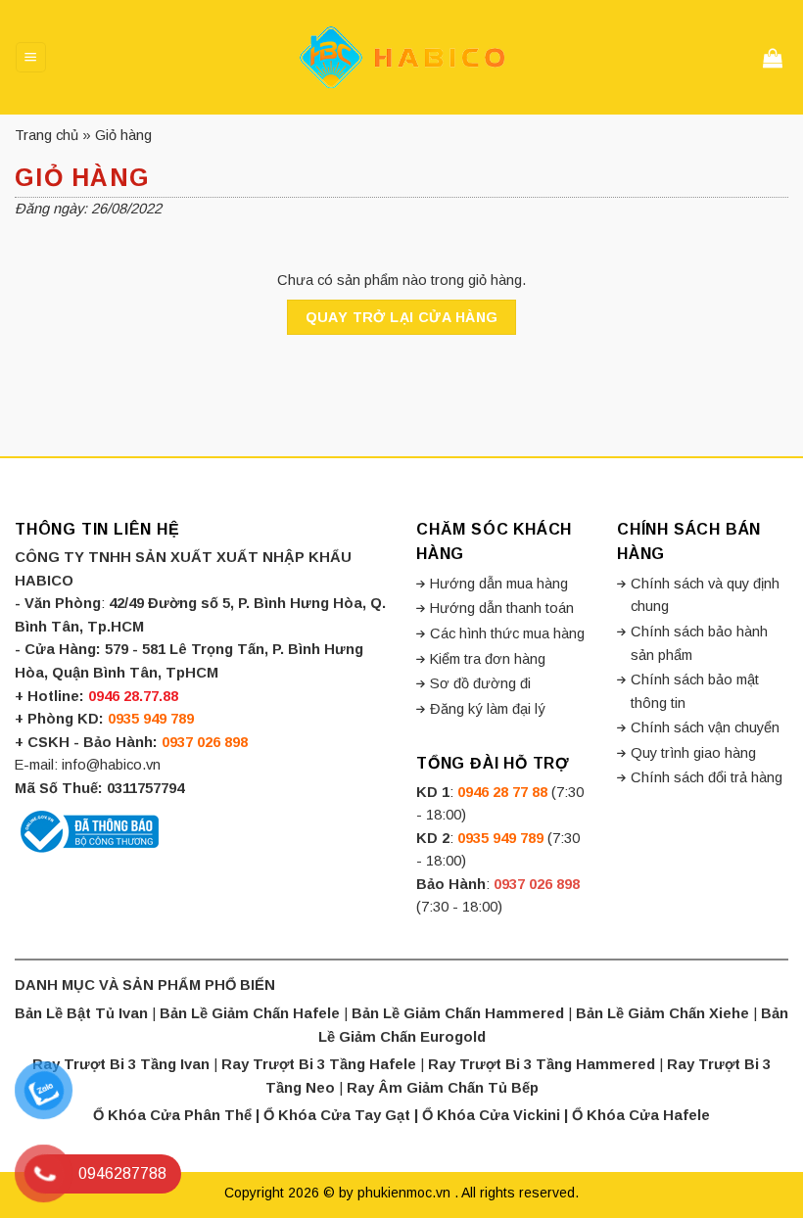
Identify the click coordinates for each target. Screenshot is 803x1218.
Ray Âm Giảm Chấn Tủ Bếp (443, 1088)
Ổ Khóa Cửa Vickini (491, 1115)
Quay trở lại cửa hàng (402, 317)
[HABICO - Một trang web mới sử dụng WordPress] (401, 57)
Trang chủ (46, 135)
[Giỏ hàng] (775, 57)
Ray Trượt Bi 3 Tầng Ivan (121, 1064)
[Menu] (30, 56)
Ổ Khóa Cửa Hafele (641, 1115)
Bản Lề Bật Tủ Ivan (81, 1013)
